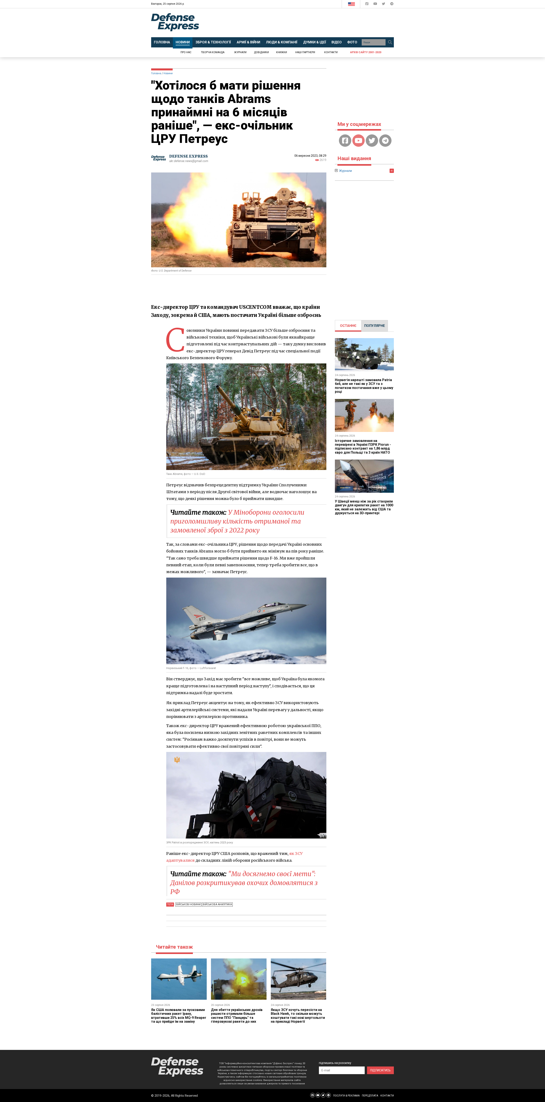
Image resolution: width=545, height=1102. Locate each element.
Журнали (240, 52)
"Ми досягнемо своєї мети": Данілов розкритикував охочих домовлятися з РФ (244, 883)
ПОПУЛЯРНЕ (374, 326)
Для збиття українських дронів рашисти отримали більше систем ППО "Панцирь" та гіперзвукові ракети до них (236, 1016)
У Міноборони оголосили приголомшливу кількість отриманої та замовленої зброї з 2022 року (237, 521)
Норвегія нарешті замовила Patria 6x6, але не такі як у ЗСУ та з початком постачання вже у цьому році (364, 386)
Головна (156, 73)
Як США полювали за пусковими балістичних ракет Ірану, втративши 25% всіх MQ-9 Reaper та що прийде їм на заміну (178, 1016)
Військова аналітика (217, 904)
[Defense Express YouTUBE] (375, 5)
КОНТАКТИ (387, 1095)
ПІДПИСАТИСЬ (380, 1070)
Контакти (331, 52)
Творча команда (212, 52)
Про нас (186, 52)
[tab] (348, 326)
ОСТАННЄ (348, 326)
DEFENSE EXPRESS (188, 156)
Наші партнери (305, 52)
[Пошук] (390, 42)
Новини (168, 73)
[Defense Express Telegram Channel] (392, 5)
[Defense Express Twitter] (384, 5)
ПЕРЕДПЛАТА (370, 1095)
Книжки (281, 52)
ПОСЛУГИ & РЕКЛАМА (346, 1095)
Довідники (261, 52)
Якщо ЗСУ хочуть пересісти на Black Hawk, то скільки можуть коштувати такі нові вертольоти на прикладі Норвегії (298, 1016)
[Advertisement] (307, 22)
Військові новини (188, 904)
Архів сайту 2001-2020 (365, 52)
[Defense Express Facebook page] (367, 5)
